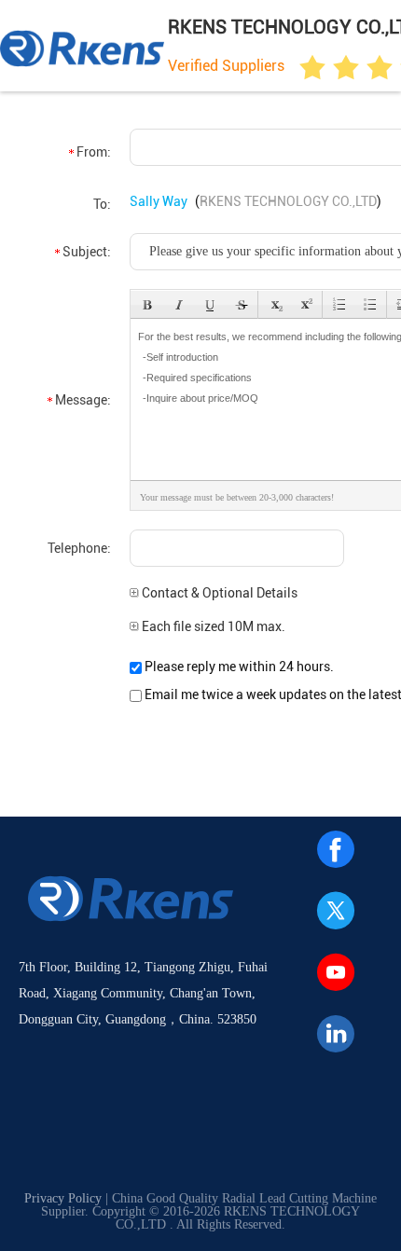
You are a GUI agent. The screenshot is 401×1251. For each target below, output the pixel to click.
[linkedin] (335, 1033)
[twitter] (335, 910)
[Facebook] (335, 849)
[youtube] (335, 972)
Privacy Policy (63, 1198)
